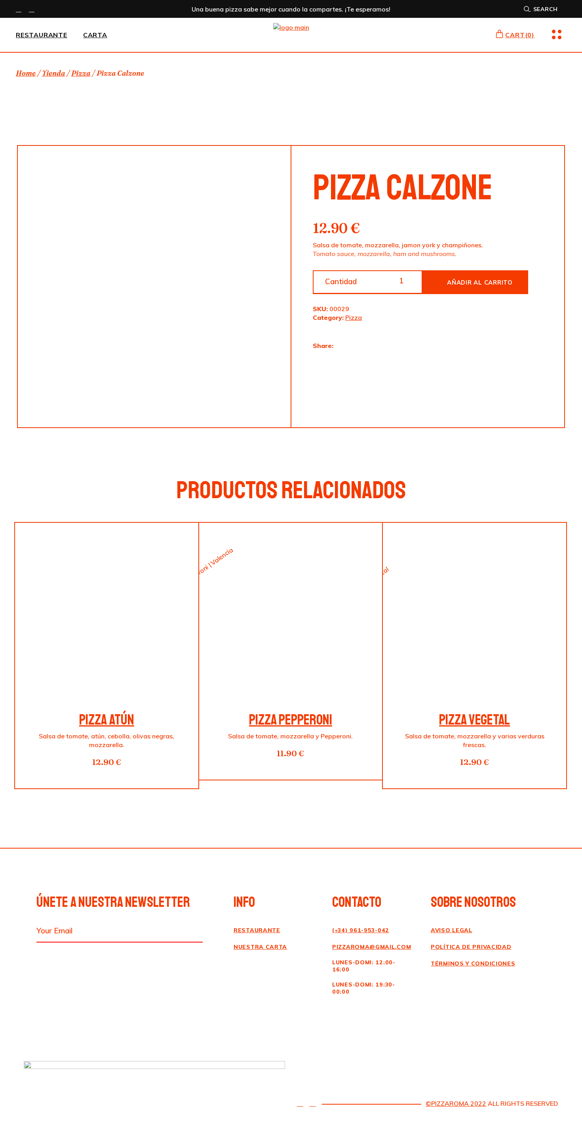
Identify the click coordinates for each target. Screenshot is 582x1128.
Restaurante (257, 930)
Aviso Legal (451, 930)
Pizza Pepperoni (290, 720)
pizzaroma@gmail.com (371, 946)
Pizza (353, 317)
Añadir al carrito (480, 282)
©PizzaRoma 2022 (456, 1103)
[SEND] (195, 931)
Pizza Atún (106, 720)
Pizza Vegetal (474, 720)
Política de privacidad (471, 946)
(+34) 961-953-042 (360, 930)
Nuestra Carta (260, 946)
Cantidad (341, 281)
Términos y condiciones (473, 963)
